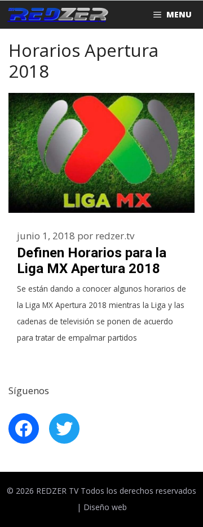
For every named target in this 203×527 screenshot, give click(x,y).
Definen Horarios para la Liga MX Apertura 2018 (91, 261)
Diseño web (105, 507)
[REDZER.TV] (57, 15)
